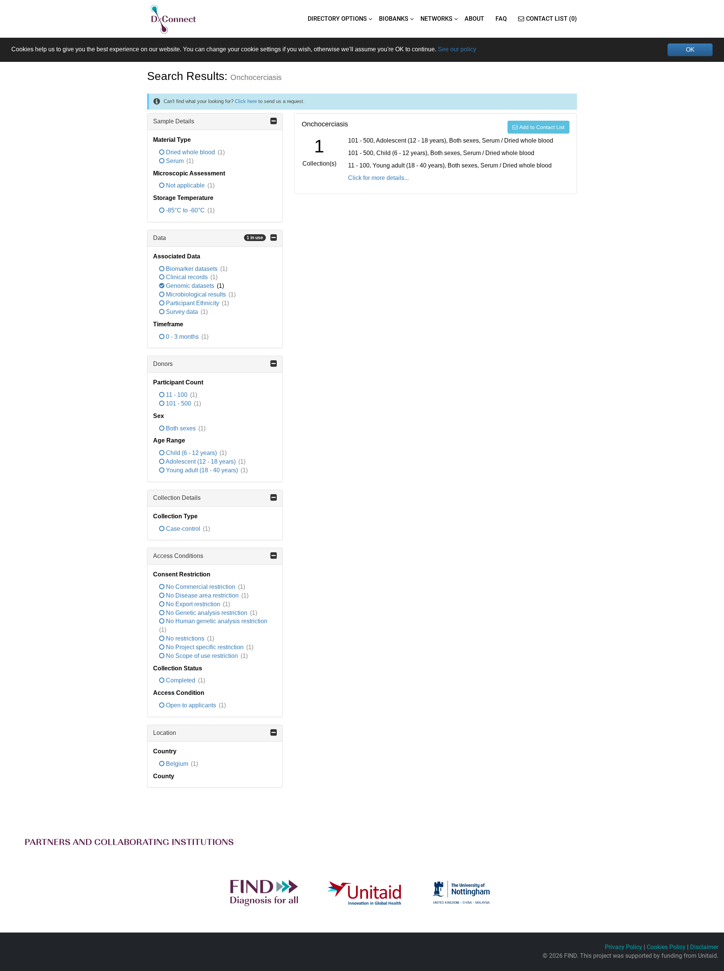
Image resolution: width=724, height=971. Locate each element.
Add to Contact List (541, 127)
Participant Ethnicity (192, 303)
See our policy (457, 49)
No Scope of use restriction (201, 656)
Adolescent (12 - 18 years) (200, 461)
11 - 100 (176, 395)
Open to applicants (191, 705)
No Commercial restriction (200, 587)
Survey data (181, 312)
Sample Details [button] (173, 121)
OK (690, 49)
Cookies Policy (666, 947)
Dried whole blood (190, 152)
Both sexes (180, 428)
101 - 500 (178, 403)
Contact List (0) (551, 18)
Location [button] (164, 733)
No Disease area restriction (202, 595)
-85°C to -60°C (185, 210)
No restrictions (185, 638)
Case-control (183, 528)
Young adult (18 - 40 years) (201, 470)
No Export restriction (193, 604)
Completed (180, 680)
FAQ (501, 18)
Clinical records (186, 277)
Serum (174, 161)
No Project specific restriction (204, 647)
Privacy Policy (623, 947)
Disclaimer (704, 947)
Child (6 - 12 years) (191, 453)
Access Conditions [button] (178, 556)
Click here (246, 101)
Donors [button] (163, 364)
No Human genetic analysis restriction (215, 621)
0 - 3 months (182, 336)
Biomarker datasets (191, 269)
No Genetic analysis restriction (206, 613)
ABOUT (474, 18)
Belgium (177, 764)
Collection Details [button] (177, 498)
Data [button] (208, 238)
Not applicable (185, 185)
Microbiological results (195, 294)
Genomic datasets (190, 286)
